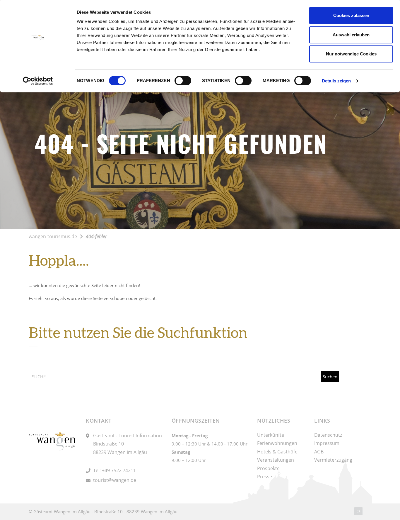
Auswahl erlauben (351, 34)
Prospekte (268, 468)
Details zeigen (336, 80)
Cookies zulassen (351, 15)
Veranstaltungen (275, 460)
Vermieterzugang (333, 460)
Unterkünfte (270, 435)
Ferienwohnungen (277, 443)
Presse (264, 476)
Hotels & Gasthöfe (277, 451)
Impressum (326, 443)
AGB (319, 451)
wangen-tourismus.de (53, 236)
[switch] (183, 80)
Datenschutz (328, 435)
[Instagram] (358, 511)
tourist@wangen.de (114, 480)
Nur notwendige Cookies (351, 53)
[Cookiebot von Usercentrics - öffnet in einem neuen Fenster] (38, 81)
